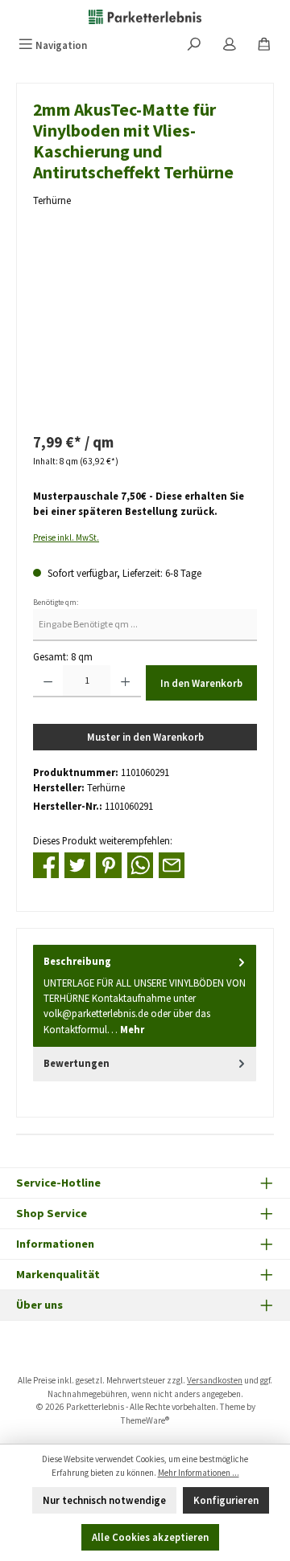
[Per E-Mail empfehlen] (171, 863)
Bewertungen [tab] (77, 1062)
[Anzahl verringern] (48, 681)
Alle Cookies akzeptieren (150, 1536)
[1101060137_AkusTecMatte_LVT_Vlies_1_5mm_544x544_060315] (145, 331)
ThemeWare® (145, 1420)
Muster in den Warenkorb (145, 736)
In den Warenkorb (201, 682)
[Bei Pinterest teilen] (109, 863)
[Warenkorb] (264, 45)
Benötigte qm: (55, 602)
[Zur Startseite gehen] (145, 16)
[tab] (144, 995)
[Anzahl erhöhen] (125, 681)
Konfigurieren (226, 1500)
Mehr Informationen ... (198, 1472)
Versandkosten (214, 1380)
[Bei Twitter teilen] (77, 863)
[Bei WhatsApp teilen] (140, 863)
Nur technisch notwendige (104, 1500)
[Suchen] (194, 45)
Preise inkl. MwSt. (66, 537)
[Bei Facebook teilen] (46, 863)
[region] (145, 331)
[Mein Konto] (229, 45)
